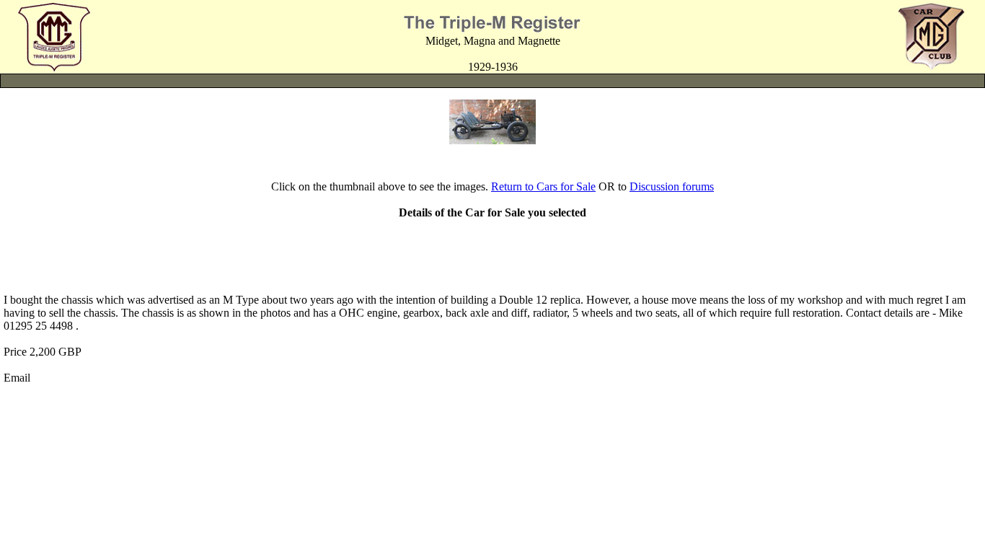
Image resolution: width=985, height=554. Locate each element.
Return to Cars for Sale (543, 186)
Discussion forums (672, 186)
